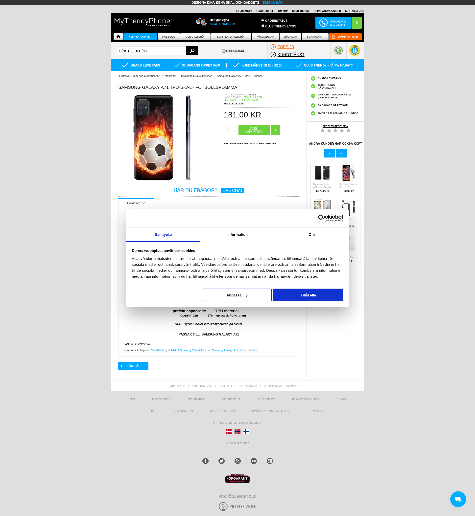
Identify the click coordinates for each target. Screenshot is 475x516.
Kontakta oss (183, 411)
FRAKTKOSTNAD (234, 103)
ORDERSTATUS (276, 20)
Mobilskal (168, 37)
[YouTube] (254, 461)
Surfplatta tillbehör (231, 37)
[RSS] (238, 461)
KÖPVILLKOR (316, 411)
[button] (354, 53)
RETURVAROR (243, 11)
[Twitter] (221, 461)
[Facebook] (205, 461)
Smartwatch (315, 37)
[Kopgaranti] (237, 482)
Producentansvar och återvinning (237, 423)
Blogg (341, 399)
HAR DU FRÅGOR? (208, 190)
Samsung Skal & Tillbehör (195, 350)
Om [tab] (312, 234)
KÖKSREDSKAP (265, 37)
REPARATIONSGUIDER (327, 11)
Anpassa (233, 295)
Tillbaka (125, 75)
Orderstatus (231, 399)
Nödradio (290, 37)
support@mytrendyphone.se (284, 386)
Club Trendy (300, 11)
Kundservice (161, 399)
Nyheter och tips (222, 411)
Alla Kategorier (140, 37)
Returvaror (196, 399)
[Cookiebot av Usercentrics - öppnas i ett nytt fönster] (321, 218)
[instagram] (270, 461)
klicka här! (273, 2)
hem (132, 399)
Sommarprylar (348, 37)
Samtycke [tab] (163, 234)
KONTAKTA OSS (354, 11)
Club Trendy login (280, 26)
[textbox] (157, 50)
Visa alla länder (238, 442)
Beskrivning (136, 203)
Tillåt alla (308, 295)
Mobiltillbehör (195, 37)
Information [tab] (237, 234)
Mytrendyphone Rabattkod (271, 411)
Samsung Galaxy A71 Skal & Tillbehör (234, 350)
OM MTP (283, 11)
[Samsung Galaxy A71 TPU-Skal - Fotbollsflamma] (162, 181)
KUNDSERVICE (265, 11)
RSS (153, 411)
